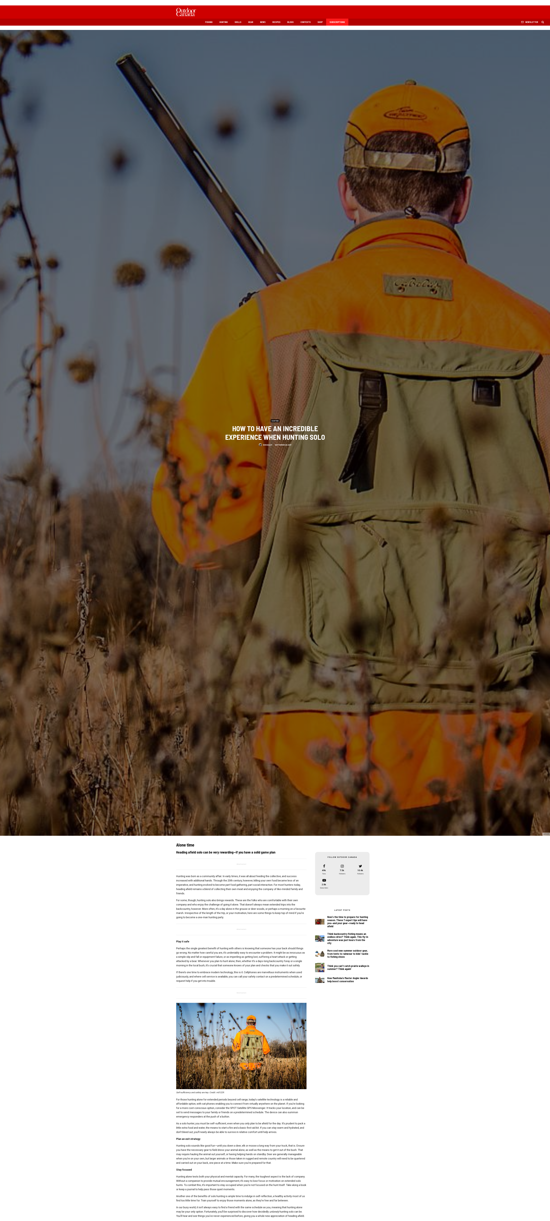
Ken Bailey (267, 445)
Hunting (223, 22)
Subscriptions (337, 22)
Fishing (209, 22)
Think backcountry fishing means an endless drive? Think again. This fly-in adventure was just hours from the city (347, 938)
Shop (320, 22)
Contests (305, 22)
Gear (250, 22)
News (263, 22)
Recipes (276, 22)
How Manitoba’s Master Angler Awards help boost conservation (347, 980)
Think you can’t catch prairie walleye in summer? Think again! (348, 967)
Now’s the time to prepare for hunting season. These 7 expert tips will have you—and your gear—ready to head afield (347, 921)
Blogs (290, 22)
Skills (238, 22)
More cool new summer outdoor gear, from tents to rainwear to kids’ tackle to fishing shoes (347, 953)
